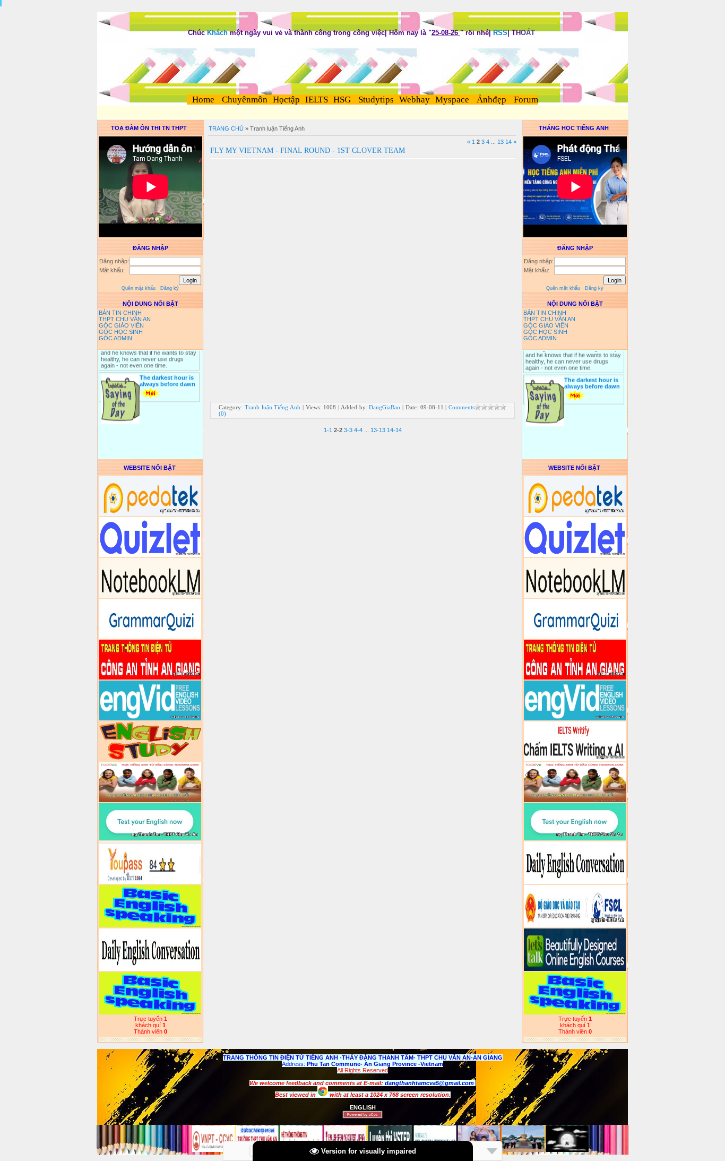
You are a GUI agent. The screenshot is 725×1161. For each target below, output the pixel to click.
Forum (526, 99)
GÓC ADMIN (115, 338)
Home (203, 99)
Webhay (414, 99)
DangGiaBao (384, 407)
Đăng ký (169, 288)
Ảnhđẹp (491, 99)
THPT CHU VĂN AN (125, 319)
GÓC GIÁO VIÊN (121, 325)
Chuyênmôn (243, 99)
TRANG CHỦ (226, 128)
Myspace (452, 99)
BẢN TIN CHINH (120, 312)
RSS (500, 33)
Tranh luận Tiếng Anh (272, 407)
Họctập (286, 99)
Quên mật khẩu (139, 288)
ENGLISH (363, 1107)
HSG (342, 99)
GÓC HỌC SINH (121, 332)
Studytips (375, 99)
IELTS (316, 99)
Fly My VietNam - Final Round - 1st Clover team (307, 150)
